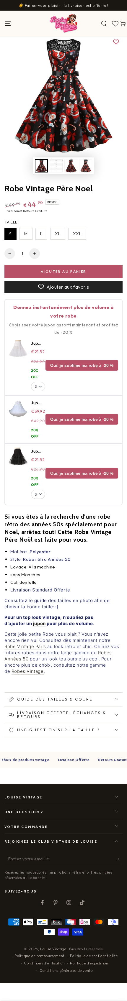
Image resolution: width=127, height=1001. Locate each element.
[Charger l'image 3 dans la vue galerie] (70, 165)
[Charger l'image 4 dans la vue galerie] (85, 165)
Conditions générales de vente (66, 970)
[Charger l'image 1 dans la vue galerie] (41, 165)
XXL (77, 233)
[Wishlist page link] (115, 23)
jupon (39, 623)
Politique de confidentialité (94, 956)
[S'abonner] (119, 859)
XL (58, 233)
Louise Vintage (53, 949)
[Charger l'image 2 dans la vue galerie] (56, 165)
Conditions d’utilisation (44, 963)
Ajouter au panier (63, 271)
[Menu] (7, 24)
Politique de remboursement (39, 956)
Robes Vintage (28, 671)
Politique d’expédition (89, 963)
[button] (104, 24)
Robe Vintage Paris (25, 646)
